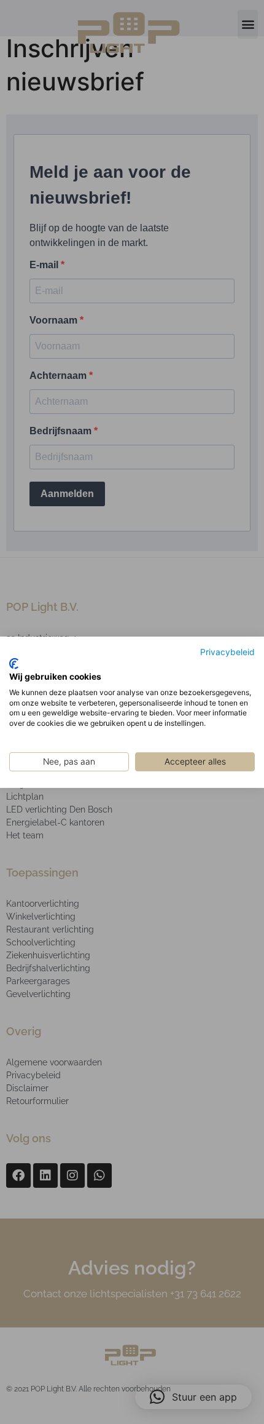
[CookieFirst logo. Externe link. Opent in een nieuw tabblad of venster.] (13, 663)
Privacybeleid (227, 651)
